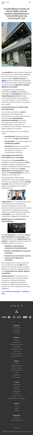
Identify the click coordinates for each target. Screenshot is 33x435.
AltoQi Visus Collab (16, 353)
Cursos (16, 372)
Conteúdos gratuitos (16, 365)
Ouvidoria (16, 410)
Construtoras (16, 332)
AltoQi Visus (16, 351)
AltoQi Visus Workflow (16, 356)
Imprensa (16, 387)
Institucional (16, 384)
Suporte (16, 408)
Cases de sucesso (16, 368)
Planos (16, 340)
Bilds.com (16, 389)
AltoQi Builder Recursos (16, 349)
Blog (16, 363)
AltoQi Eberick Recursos (16, 344)
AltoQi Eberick (16, 342)
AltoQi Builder (16, 347)
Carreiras (16, 394)
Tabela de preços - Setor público (16, 398)
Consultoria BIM (16, 328)
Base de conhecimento (16, 370)
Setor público (16, 330)
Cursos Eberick (16, 375)
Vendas (16, 406)
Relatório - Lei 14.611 (16, 396)
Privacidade (16, 428)
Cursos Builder (16, 377)
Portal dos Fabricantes (16, 420)
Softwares (16, 418)
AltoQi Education (16, 391)
